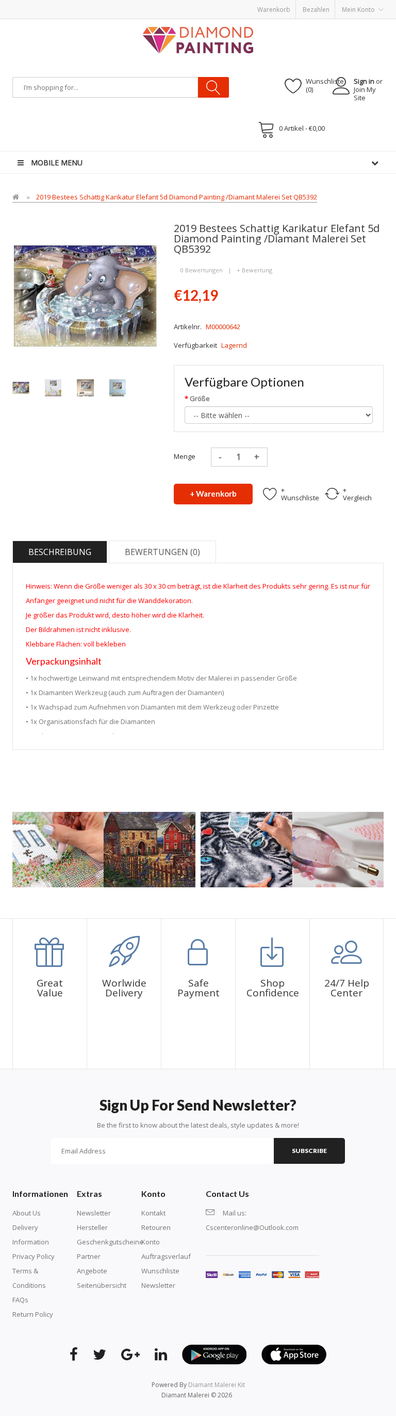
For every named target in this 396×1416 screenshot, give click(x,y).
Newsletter (94, 1213)
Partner (89, 1256)
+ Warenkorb (213, 493)
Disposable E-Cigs (269, 5)
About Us (26, 1213)
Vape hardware (101, 5)
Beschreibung (59, 552)
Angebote (92, 1270)
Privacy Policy (33, 1256)
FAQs (20, 1299)
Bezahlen (316, 9)
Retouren (156, 1227)
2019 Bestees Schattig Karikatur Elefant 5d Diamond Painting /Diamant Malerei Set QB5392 (176, 197)
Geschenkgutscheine (110, 1241)
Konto (150, 1241)
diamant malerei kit (216, 1384)
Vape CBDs (172, 5)
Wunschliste (160, 1270)
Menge (184, 456)
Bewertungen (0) (162, 552)
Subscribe (309, 1151)
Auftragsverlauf (166, 1256)
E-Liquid (65, 5)
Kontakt (153, 1213)
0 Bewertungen (201, 270)
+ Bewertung (254, 270)
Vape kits (140, 5)
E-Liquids (227, 5)
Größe (200, 398)
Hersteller (92, 1227)
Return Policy (32, 1314)
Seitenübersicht (101, 1285)
